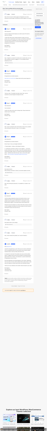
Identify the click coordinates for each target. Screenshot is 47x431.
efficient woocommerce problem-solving (24, 278)
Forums (10, 4)
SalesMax (38, 2)
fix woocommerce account (9, 279)
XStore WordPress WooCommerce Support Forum (20, 4)
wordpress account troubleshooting (17, 280)
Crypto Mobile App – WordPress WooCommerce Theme (9, 424)
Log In (42, 2)
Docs (29, 2)
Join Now (38, 27)
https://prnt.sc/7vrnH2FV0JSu (10, 78)
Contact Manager (38, 38)
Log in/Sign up (22, 290)
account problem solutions (12, 278)
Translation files (40, 13)
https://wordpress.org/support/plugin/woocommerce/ (17, 154)
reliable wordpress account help (19, 279)
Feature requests (40, 15)
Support (24, 2)
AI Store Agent (11, 2)
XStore (33, 2)
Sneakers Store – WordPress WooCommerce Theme (23, 424)
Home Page (5, 4)
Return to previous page (40, 4)
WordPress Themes (18, 2)
